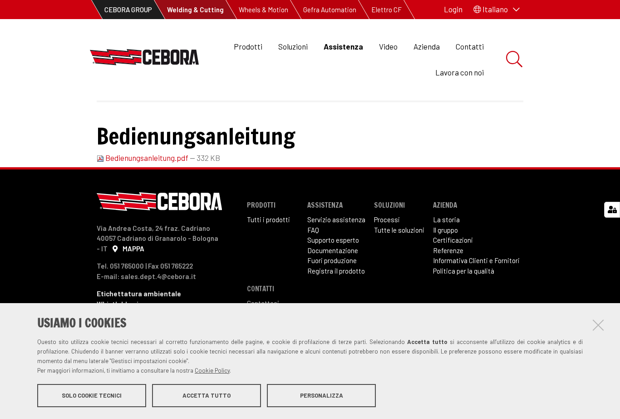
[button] (496, 9)
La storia (446, 219)
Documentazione (332, 250)
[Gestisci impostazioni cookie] (612, 210)
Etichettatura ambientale (139, 293)
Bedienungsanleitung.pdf (147, 157)
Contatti (470, 46)
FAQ (313, 230)
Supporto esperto (333, 240)
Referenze (448, 250)
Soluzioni (293, 46)
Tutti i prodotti (268, 219)
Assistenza (343, 46)
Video (388, 46)
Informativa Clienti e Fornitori (476, 260)
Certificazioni (453, 240)
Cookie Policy (212, 370)
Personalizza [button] (321, 395)
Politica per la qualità (463, 271)
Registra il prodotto (336, 271)
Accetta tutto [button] (206, 395)
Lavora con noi (459, 72)
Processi (387, 219)
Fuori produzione (332, 260)
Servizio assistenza (336, 219)
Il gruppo (445, 230)
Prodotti (248, 46)
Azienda (426, 46)
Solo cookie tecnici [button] (92, 395)
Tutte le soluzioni (399, 230)
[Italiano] (144, 59)
